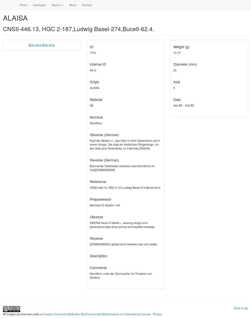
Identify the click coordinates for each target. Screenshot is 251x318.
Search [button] (56, 5)
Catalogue (39, 5)
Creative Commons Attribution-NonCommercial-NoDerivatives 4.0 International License (97, 314)
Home (23, 5)
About (72, 5)
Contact (87, 5)
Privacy (157, 314)
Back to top (241, 308)
